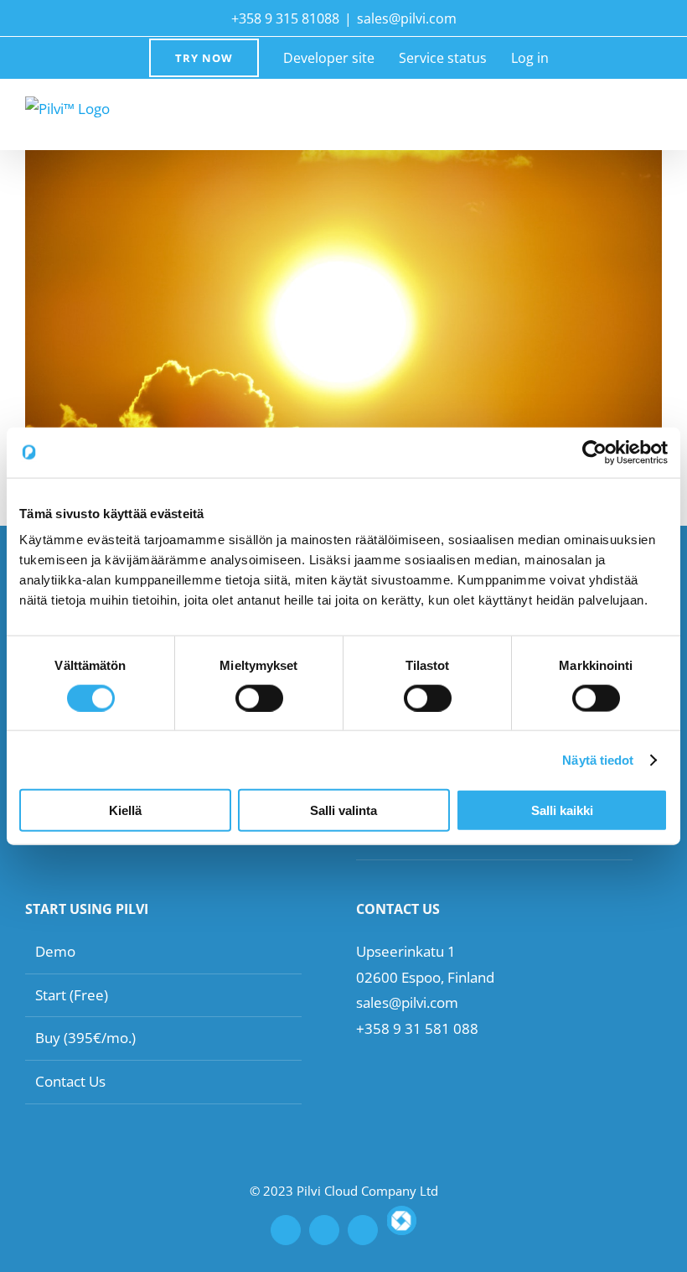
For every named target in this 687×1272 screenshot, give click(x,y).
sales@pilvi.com (407, 18)
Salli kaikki (562, 810)
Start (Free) (71, 995)
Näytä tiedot (597, 759)
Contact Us (70, 1081)
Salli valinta (343, 810)
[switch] (259, 697)
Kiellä (125, 810)
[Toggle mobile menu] (655, 112)
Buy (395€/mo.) (85, 1037)
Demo (55, 951)
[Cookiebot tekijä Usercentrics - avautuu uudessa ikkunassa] (594, 452)
